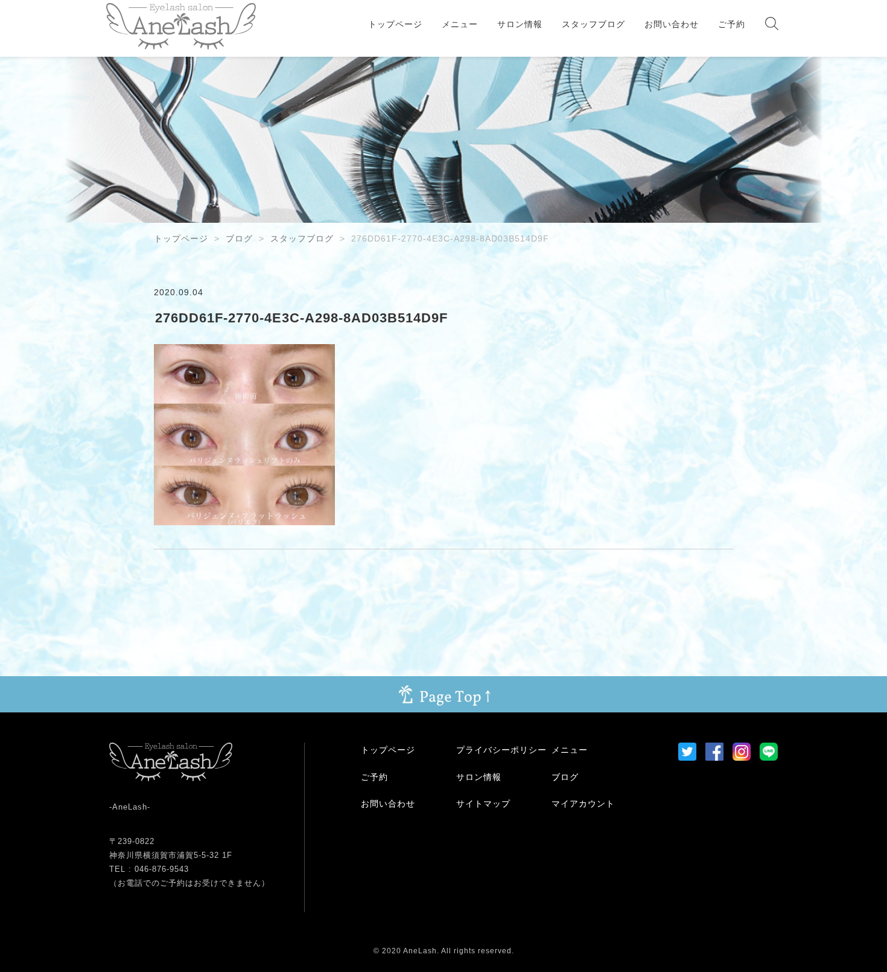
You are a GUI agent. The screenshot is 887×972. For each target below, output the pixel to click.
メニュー (460, 24)
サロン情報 (519, 24)
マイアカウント (583, 803)
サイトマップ (483, 803)
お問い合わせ (671, 24)
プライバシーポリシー (501, 750)
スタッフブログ (593, 24)
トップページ (395, 24)
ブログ (239, 238)
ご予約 (731, 24)
